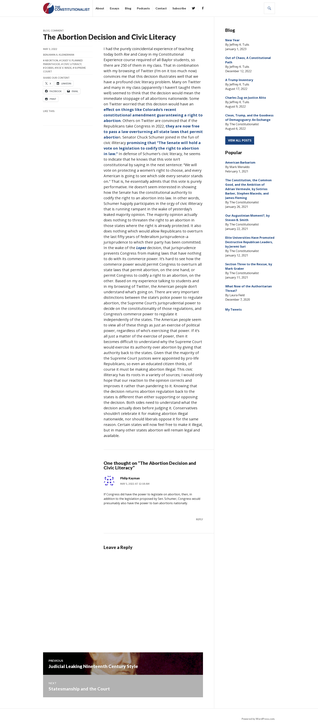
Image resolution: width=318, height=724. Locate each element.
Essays (114, 8)
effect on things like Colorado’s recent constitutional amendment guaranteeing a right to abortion (153, 115)
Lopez (141, 247)
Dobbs (49, 67)
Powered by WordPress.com (258, 718)
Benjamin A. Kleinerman (58, 54)
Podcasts (143, 8)
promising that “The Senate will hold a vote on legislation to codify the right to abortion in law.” (152, 148)
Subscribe (179, 8)
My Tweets (233, 309)
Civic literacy (72, 64)
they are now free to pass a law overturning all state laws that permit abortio (153, 132)
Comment (57, 30)
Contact (161, 8)
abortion (51, 60)
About (100, 8)
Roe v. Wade (64, 67)
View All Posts (239, 140)
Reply (199, 519)
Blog (128, 8)
